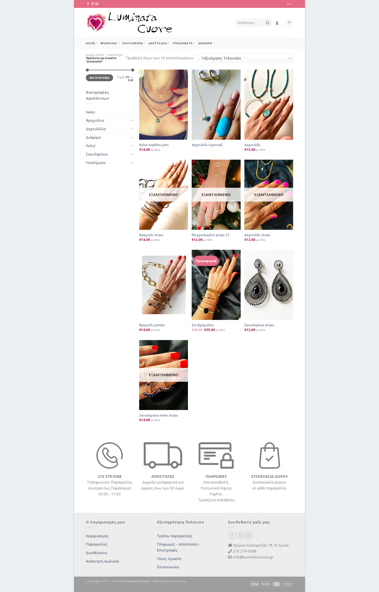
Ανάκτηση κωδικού (102, 561)
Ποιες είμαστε (169, 558)
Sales (90, 111)
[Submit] (268, 22)
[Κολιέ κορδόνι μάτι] (163, 105)
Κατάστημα (115, 55)
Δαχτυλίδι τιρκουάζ (207, 145)
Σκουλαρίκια (132, 43)
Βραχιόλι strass (151, 235)
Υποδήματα (182, 43)
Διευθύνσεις (96, 552)
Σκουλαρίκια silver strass (158, 415)
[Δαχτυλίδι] (268, 105)
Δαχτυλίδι (252, 145)
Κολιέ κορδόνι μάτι (154, 145)
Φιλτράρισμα (99, 78)
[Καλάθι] (289, 22)
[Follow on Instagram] (92, 4)
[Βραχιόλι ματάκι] (163, 285)
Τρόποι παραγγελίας (174, 535)
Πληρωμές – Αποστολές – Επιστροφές (179, 547)
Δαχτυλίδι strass (257, 235)
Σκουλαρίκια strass (259, 325)
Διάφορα (205, 43)
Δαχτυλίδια (157, 43)
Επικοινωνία (168, 566)
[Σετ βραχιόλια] (216, 285)
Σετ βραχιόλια (203, 325)
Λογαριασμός (97, 535)
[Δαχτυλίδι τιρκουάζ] (216, 105)
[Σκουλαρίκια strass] (268, 285)
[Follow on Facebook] (88, 4)
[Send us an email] (97, 4)
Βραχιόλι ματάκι (152, 325)
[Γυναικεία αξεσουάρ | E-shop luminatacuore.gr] (129, 22)
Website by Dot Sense (169, 581)
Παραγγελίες (96, 544)
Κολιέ (90, 43)
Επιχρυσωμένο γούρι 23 (210, 235)
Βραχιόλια (108, 43)
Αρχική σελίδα (95, 55)
